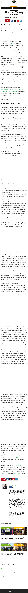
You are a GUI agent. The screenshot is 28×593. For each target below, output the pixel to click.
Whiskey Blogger (8, 17)
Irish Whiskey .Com (10, 43)
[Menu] (1, 2)
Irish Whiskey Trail (16, 89)
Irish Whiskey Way (13, 91)
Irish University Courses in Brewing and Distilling (7, 554)
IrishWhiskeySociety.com (21, 457)
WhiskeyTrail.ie (16, 473)
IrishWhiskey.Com (20, 465)
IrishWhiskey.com (5, 89)
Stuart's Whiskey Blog (14, 10)
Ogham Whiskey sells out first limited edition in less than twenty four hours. (20, 555)
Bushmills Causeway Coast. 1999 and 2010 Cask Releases (19, 538)
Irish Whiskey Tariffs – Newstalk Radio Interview (7, 537)
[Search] (26, 2)
